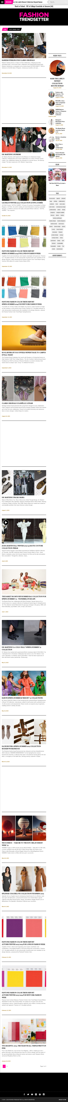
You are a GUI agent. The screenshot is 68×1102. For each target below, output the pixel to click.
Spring (58, 240)
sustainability (60, 243)
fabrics (57, 215)
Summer (54, 243)
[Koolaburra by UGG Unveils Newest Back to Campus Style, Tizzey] (24, 350)
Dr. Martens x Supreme (11, 154)
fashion (62, 215)
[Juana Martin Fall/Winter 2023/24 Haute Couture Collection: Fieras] (24, 543)
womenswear (59, 248)
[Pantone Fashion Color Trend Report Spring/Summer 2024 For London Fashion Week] (24, 248)
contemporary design (60, 206)
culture (58, 209)
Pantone (60, 232)
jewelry (63, 226)
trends (53, 248)
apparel (58, 198)
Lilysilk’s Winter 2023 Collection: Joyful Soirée (22, 203)
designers (53, 212)
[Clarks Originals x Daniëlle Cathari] (24, 400)
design (63, 209)
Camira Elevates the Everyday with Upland (60, 154)
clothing (55, 201)
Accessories (52, 198)
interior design (57, 226)
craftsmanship (53, 209)
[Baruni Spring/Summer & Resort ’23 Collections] (24, 695)
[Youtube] (32, 1095)
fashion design (52, 220)
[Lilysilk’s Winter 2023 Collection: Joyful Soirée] (24, 200)
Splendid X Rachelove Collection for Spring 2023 (23, 893)
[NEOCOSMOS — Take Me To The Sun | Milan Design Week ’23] (24, 840)
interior (51, 226)
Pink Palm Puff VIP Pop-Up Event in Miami (57, 184)
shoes (61, 237)
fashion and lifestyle (57, 218)
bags (51, 201)
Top (63, 246)
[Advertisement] (24, 100)
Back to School (20, 6)
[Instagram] (44, 1095)
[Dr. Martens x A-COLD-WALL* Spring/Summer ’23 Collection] (24, 644)
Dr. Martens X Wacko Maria (13, 497)
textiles (58, 246)
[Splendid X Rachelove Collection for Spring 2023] (24, 891)
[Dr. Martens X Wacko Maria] (24, 495)
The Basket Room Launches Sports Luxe (60, 130)
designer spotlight (60, 212)
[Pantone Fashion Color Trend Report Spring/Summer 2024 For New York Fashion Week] (24, 299)
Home (5, 29)
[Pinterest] (40, 1095)
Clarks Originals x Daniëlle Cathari (17, 403)
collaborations (62, 201)
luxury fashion (60, 229)
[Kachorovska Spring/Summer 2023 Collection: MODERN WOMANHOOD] (24, 743)
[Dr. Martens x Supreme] (24, 152)
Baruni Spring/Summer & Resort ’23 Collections (22, 698)
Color (57, 204)
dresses (52, 215)
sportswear (53, 240)
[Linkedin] (36, 1095)
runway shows (55, 237)
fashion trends (54, 223)
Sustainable (53, 246)
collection (52, 204)
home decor (61, 223)
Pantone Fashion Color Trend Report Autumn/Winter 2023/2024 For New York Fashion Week (22, 995)
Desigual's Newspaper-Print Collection (60, 121)
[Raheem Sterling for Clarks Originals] (24, 57)
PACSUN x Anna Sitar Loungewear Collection (60, 102)
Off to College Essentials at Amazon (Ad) (39, 6)
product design (55, 234)
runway (61, 234)
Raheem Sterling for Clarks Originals (18, 60)
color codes (62, 204)
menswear (54, 232)
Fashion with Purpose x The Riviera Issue (34, 2)
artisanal (63, 198)
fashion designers (61, 220)
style (63, 240)
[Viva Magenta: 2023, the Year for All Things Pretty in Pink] (24, 1043)
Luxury (53, 229)
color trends (51, 206)
